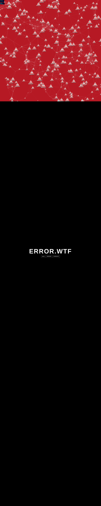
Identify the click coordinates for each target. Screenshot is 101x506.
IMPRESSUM (49, 256)
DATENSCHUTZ (56, 256)
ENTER (43, 256)
